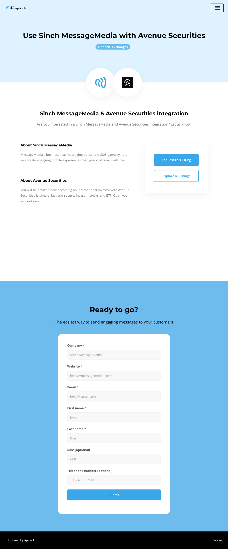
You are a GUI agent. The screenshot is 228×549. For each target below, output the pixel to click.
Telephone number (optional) (89, 471)
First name (75, 408)
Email (71, 387)
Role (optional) (78, 450)
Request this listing (176, 160)
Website (73, 366)
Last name (75, 429)
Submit (114, 495)
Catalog (217, 540)
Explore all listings (176, 176)
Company (74, 345)
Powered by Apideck (21, 540)
